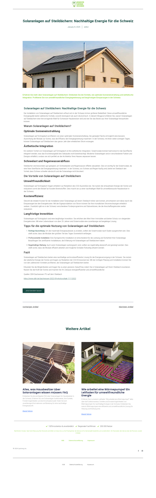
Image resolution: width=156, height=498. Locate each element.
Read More (28, 411)
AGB (62, 440)
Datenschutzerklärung (76, 440)
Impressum (91, 440)
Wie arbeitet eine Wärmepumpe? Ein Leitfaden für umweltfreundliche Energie (105, 392)
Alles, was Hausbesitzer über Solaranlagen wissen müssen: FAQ (45, 391)
